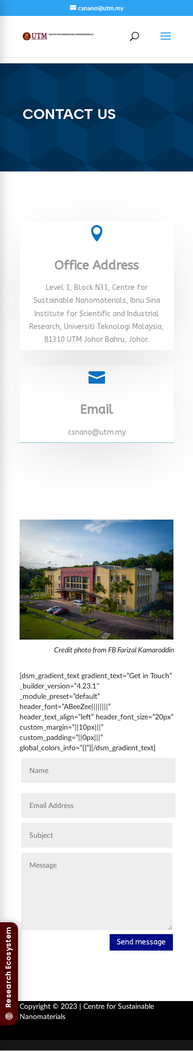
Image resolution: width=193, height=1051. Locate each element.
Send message (141, 942)
